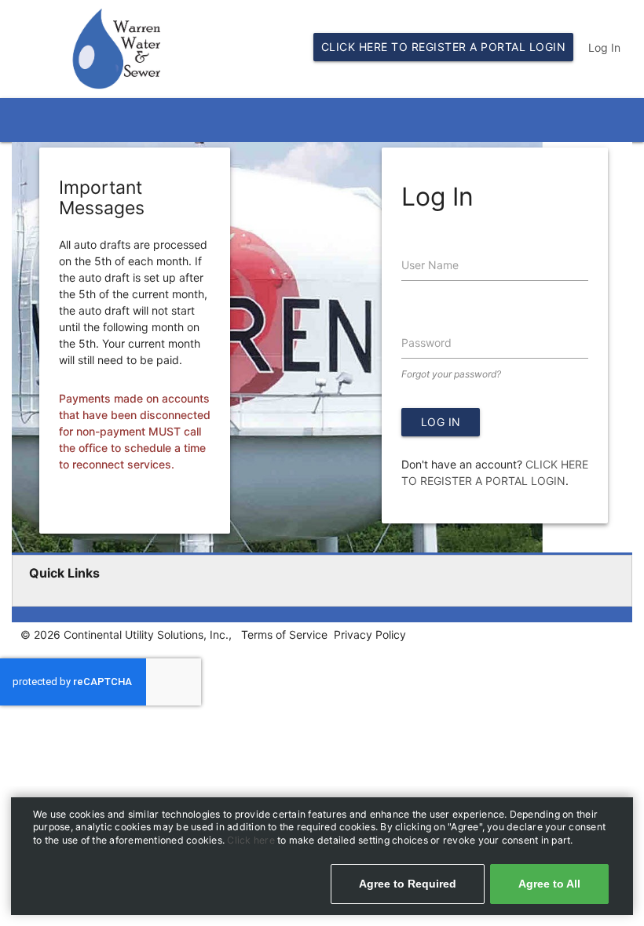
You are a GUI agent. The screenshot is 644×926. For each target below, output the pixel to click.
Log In (604, 47)
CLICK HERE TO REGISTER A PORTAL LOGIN (443, 46)
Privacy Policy (370, 634)
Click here (252, 840)
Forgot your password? (451, 374)
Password (426, 342)
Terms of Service (284, 634)
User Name (430, 265)
